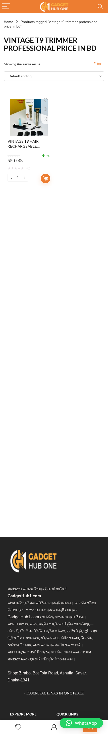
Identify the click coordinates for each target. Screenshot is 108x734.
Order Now (45, 178)
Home (8, 22)
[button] (81, 723)
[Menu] (6, 6)
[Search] (100, 6)
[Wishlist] (18, 727)
